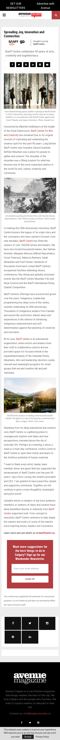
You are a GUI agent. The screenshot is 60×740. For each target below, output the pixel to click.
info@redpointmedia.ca (37, 713)
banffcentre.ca (47, 532)
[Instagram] (38, 722)
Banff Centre (26, 240)
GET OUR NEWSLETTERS (15, 5)
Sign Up (30, 579)
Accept (27, 736)
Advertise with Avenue (45, 5)
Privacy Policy (42, 737)
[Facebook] (21, 722)
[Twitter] (30, 722)
